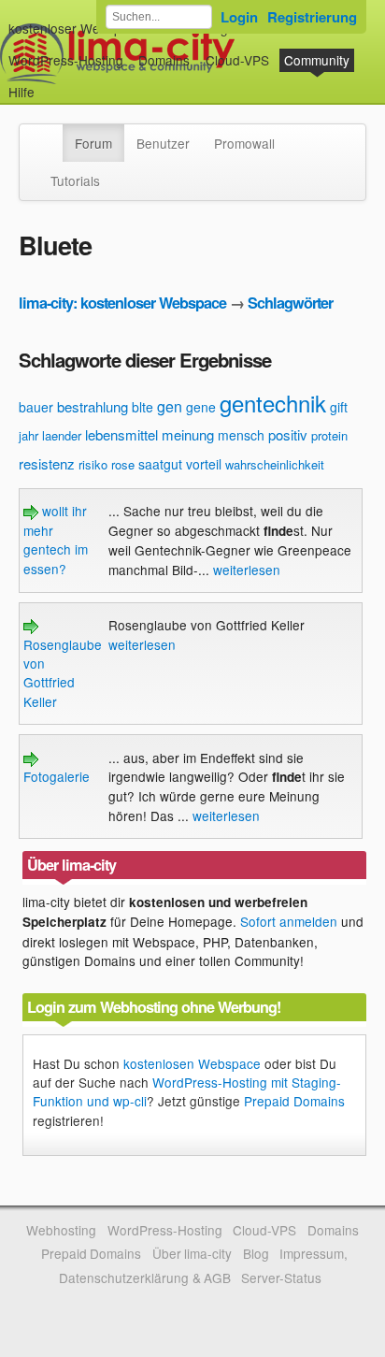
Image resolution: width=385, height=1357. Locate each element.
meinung (188, 434)
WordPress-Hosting (65, 60)
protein (329, 435)
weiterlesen (246, 569)
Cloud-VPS (237, 60)
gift (339, 406)
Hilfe (21, 91)
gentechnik (273, 402)
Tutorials (75, 180)
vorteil (203, 464)
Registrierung (312, 16)
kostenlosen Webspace (192, 1063)
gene (201, 406)
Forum (93, 143)
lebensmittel (121, 434)
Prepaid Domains (294, 1100)
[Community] (50, 133)
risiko (92, 464)
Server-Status (281, 1277)
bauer (36, 406)
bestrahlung (92, 406)
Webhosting (61, 1229)
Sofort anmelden (288, 921)
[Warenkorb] (49, 82)
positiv (287, 434)
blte (142, 406)
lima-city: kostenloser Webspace (122, 302)
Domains (164, 60)
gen (169, 406)
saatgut (160, 464)
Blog (256, 1253)
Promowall (244, 143)
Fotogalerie (56, 776)
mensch (241, 435)
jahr (28, 435)
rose (123, 464)
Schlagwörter (290, 302)
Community (316, 60)
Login (239, 16)
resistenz (47, 463)
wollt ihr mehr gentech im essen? (55, 539)
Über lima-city (192, 1253)
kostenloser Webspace (75, 28)
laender (61, 435)
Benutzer (163, 143)
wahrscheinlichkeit (274, 464)
